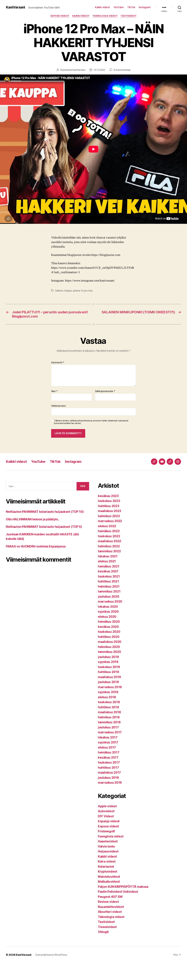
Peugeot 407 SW (110, 897)
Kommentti (57, 362)
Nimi (54, 391)
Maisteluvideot (109, 876)
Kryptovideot (107, 871)
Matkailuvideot (109, 881)
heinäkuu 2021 (108, 566)
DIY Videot (106, 816)
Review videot (108, 902)
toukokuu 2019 (109, 667)
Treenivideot (107, 927)
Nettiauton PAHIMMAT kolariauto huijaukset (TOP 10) (45, 512)
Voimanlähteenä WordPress (51, 954)
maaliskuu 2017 (109, 772)
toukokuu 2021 (109, 576)
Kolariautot (106, 866)
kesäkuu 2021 (108, 571)
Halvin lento (106, 846)
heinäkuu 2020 (109, 621)
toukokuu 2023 (109, 501)
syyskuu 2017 (108, 742)
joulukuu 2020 (108, 596)
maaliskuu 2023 (109, 511)
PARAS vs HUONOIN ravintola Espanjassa (36, 546)
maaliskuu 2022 (109, 541)
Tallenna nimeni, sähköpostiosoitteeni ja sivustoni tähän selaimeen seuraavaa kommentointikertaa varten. (91, 422)
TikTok (131, 7)
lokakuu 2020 (108, 606)
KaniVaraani (15, 7)
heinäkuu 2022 (109, 531)
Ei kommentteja (122, 69)
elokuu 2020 (107, 616)
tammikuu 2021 (109, 591)
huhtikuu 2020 (108, 637)
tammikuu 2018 (109, 722)
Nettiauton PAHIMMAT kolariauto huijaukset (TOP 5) (44, 527)
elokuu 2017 (107, 747)
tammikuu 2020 (109, 652)
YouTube (119, 7)
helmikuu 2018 (109, 717)
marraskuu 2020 (110, 601)
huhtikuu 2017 (108, 767)
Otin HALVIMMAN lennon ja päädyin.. (32, 519)
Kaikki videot (102, 7)
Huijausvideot (108, 851)
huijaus (68, 290)
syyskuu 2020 (108, 611)
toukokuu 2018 (109, 702)
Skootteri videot (110, 912)
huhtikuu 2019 (108, 672)
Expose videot (60, 16)
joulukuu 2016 (108, 777)
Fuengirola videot (110, 836)
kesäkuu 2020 (108, 627)
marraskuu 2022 (110, 521)
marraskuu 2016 (110, 782)
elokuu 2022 (107, 526)
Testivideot (128, 16)
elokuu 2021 (107, 561)
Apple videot (107, 806)
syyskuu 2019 (108, 662)
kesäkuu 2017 (108, 757)
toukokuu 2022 (109, 536)
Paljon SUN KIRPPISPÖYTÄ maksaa (123, 886)
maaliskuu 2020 (109, 642)
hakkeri (59, 290)
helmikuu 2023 (109, 516)
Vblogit (103, 932)
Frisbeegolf (106, 831)
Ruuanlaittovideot (111, 907)
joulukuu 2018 (108, 682)
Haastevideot (108, 841)
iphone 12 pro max (83, 290)
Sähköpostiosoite (105, 391)
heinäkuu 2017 (108, 752)
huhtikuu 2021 (108, 581)
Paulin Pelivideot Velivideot (118, 891)
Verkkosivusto (58, 405)
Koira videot (107, 861)
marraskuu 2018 (110, 687)
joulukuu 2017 (108, 727)
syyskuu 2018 (108, 692)
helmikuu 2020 (109, 647)
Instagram (145, 7)
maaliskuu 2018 (109, 712)
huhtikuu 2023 (108, 506)
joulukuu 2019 (108, 657)
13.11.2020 (99, 69)
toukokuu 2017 (109, 762)
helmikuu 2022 (109, 546)
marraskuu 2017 (110, 732)
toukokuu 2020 (109, 631)
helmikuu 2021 (109, 586)
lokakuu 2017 (107, 737)
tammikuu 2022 (109, 551)
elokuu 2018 (107, 697)
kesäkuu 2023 (108, 496)
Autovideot (106, 811)
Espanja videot (109, 821)
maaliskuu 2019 (109, 677)
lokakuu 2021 (107, 556)
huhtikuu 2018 (108, 707)
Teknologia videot (105, 16)
